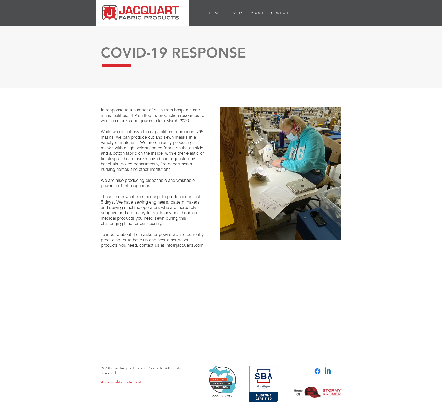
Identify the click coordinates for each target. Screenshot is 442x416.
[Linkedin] (328, 371)
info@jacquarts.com (184, 245)
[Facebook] (317, 371)
